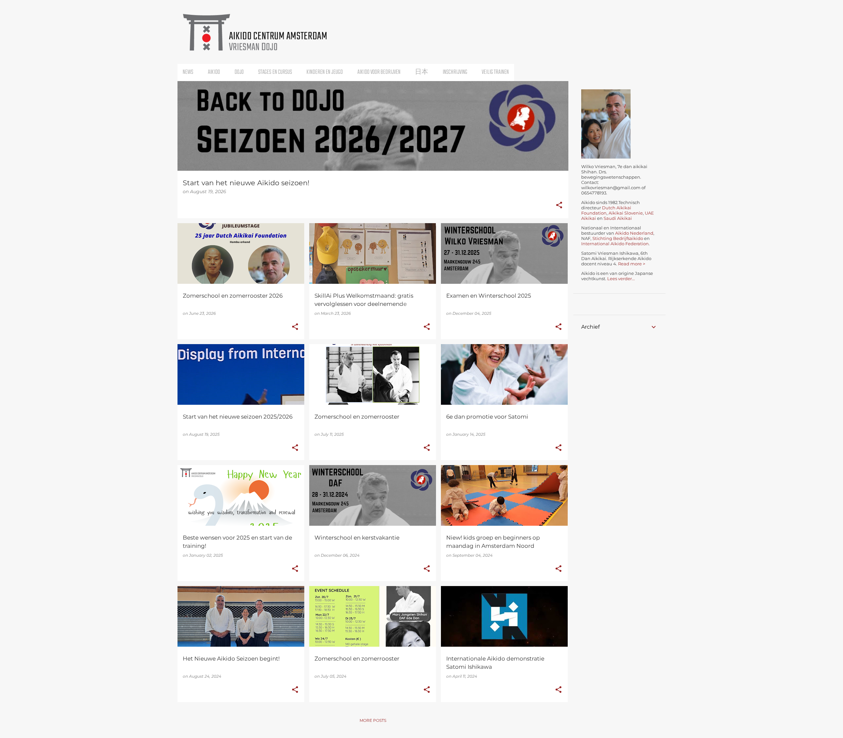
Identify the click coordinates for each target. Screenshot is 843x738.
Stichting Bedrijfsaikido (617, 238)
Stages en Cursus (275, 72)
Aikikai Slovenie (625, 213)
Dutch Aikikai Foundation (606, 210)
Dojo (239, 72)
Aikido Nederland (634, 233)
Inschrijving (455, 72)
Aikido (214, 72)
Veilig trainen (495, 72)
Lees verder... (621, 278)
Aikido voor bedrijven (378, 72)
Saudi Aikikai (618, 218)
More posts (373, 720)
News (188, 72)
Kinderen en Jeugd (325, 72)
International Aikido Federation (615, 243)
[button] (559, 205)
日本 (421, 72)
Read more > (631, 263)
